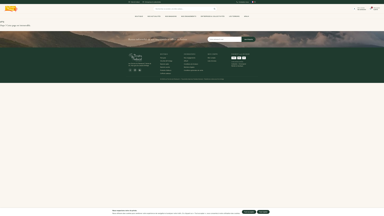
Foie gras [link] (163, 58)
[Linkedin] (140, 70)
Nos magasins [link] (171, 16)
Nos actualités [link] (154, 16)
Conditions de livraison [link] (191, 64)
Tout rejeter (263, 212)
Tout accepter (249, 212)
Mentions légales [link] (189, 67)
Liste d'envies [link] (212, 61)
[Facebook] (130, 70)
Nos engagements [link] (188, 16)
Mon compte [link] (212, 58)
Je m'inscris (248, 39)
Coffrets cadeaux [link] (165, 73)
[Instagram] (135, 70)
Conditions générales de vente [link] (193, 70)
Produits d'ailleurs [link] (165, 70)
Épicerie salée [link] (164, 64)
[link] (11, 8)
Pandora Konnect (198, 79)
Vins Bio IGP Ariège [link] (166, 61)
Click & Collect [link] (135, 2)
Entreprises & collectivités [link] (153, 2)
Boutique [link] (139, 16)
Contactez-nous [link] (244, 2)
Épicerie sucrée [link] (165, 67)
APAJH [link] (246, 16)
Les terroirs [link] (234, 16)
